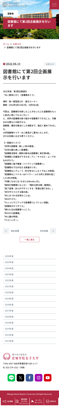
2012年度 (9, 340)
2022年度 (9, 280)
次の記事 (47, 230)
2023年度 (9, 274)
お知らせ (50, 64)
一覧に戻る (29, 239)
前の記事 (12, 230)
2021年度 (9, 286)
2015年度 (9, 322)
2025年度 (9, 262)
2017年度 (9, 310)
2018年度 (9, 304)
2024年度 (9, 268)
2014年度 (9, 328)
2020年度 (9, 292)
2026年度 (9, 256)
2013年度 (9, 334)
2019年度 (9, 298)
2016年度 (9, 316)
